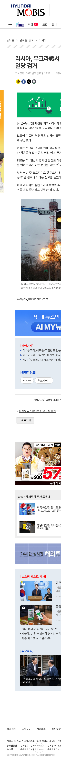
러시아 (27, 380)
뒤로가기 (26, 420)
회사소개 (11, 729)
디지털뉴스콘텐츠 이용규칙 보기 (37, 411)
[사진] (36, 591)
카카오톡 (18, 81)
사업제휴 (41, 729)
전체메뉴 (10, 24)
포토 (44, 24)
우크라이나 (44, 380)
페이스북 (23, 81)
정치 (54, 24)
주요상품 (26, 729)
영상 (30, 24)
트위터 (29, 81)
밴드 (34, 81)
